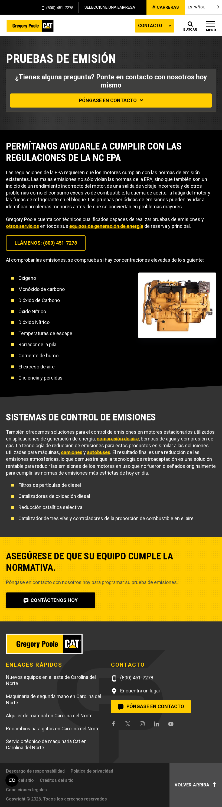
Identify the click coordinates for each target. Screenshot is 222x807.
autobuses (98, 452)
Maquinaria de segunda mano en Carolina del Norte (53, 699)
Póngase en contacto (108, 100)
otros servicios (22, 226)
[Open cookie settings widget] (11, 780)
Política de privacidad (92, 771)
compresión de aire (118, 439)
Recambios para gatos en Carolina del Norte (53, 728)
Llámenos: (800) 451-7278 (46, 243)
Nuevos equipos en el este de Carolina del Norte (51, 680)
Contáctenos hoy (54, 600)
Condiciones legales (26, 789)
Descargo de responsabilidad (35, 771)
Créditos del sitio (57, 780)
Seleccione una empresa (109, 7)
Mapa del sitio (20, 780)
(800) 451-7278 (59, 8)
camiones (71, 452)
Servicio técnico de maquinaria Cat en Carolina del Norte (46, 744)
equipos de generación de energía (106, 226)
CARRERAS (168, 7)
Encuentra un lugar (139, 690)
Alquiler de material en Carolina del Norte (49, 715)
